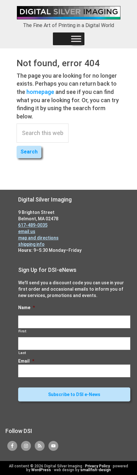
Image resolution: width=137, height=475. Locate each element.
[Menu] (76, 39)
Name (26, 307)
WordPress (41, 470)
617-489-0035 (32, 225)
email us (26, 231)
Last (22, 353)
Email (26, 361)
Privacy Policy (97, 466)
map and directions (38, 237)
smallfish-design (95, 470)
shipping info (31, 244)
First (22, 331)
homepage (40, 92)
